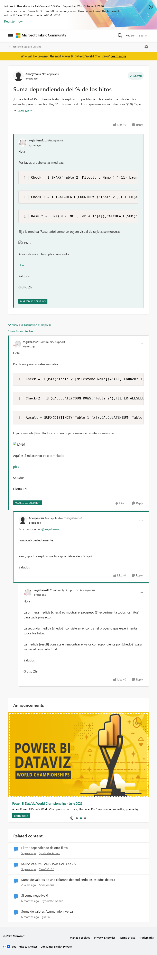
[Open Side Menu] (10, 35)
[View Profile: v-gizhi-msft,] (22, 142)
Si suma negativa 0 (34, 895)
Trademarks (146, 937)
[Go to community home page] (41, 35)
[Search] (120, 35)
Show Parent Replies (20, 331)
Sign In (143, 35)
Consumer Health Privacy (56, 946)
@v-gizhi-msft (51, 529)
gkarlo (46, 917)
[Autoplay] (71, 818)
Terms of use (127, 937)
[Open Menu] (146, 47)
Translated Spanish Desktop (26, 46)
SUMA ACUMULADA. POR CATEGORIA (48, 864)
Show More (25, 111)
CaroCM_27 (46, 869)
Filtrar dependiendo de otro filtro (44, 848)
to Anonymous (54, 140)
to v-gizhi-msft (73, 518)
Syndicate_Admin (49, 853)
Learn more (118, 56)
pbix (21, 265)
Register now (13, 21)
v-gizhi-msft (36, 140)
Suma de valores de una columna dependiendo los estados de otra (68, 880)
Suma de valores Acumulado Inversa (47, 911)
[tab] (77, 818)
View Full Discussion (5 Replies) (31, 325)
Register (131, 35)
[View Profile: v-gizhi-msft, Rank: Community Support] (17, 344)
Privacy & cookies (105, 937)
